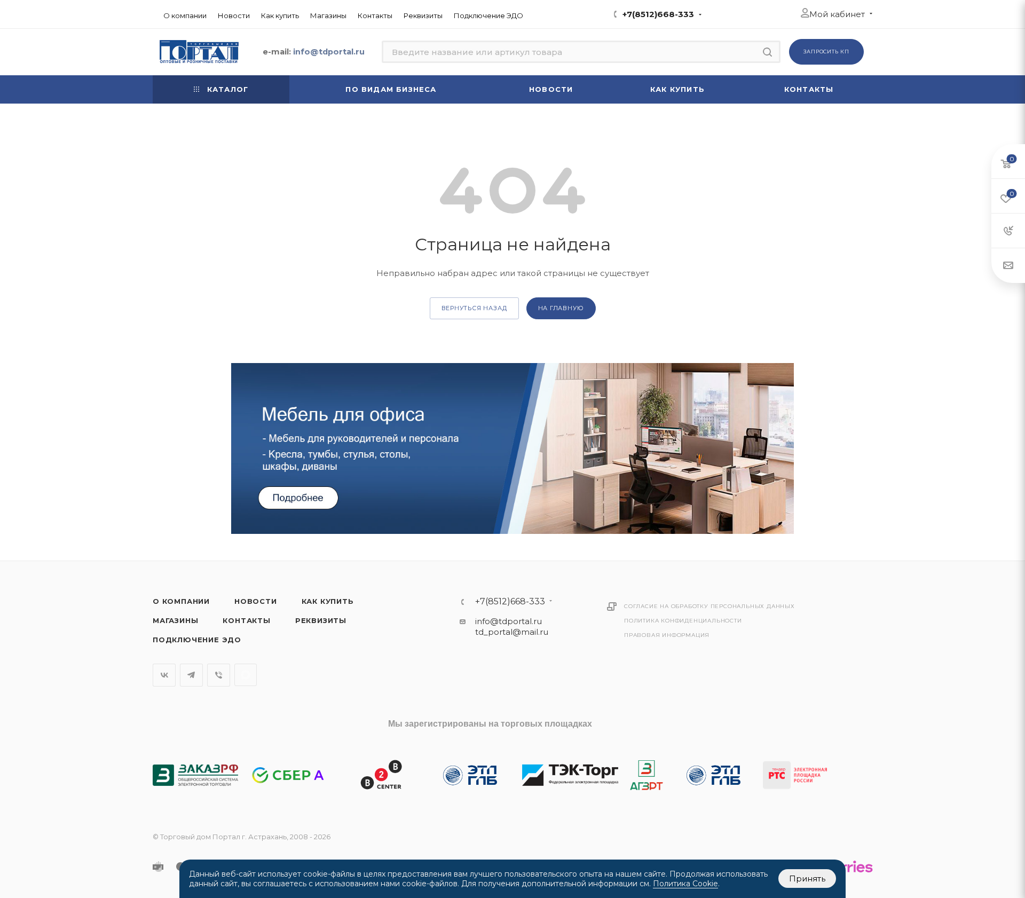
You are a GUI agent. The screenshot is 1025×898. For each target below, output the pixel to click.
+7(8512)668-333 (658, 14)
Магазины (175, 620)
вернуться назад (474, 308)
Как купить (328, 601)
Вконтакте (164, 675)
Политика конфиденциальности (683, 620)
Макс (245, 675)
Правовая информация (666, 635)
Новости (255, 601)
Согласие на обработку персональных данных (709, 606)
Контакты (246, 620)
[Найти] (767, 52)
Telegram (191, 675)
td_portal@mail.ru (511, 632)
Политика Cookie (685, 883)
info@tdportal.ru (508, 621)
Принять (807, 878)
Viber (218, 675)
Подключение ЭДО (197, 639)
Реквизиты (320, 620)
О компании (181, 601)
